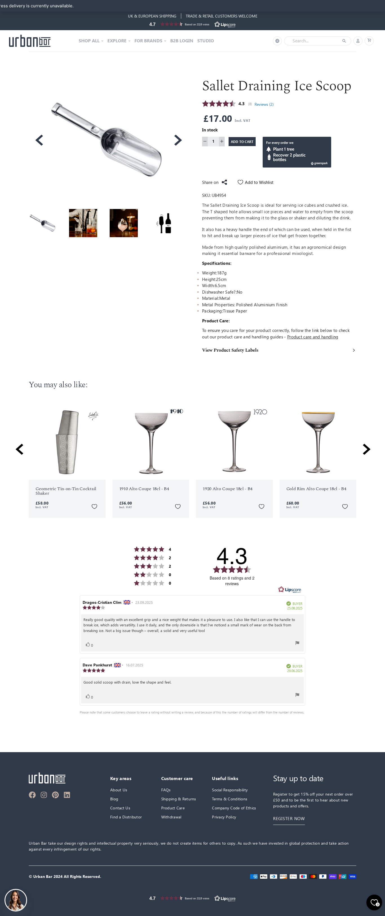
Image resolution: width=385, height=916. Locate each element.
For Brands (148, 41)
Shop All (89, 41)
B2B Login (181, 41)
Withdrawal (171, 816)
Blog (114, 798)
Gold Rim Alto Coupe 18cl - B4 (316, 488)
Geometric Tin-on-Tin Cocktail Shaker (66, 491)
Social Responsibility (230, 789)
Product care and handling (312, 336)
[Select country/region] (277, 40)
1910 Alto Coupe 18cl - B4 (144, 488)
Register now (289, 818)
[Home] (29, 41)
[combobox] (313, 41)
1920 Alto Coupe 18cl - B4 (228, 488)
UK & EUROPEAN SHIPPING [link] (152, 16)
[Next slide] (177, 140)
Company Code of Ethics (234, 807)
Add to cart (242, 141)
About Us (118, 789)
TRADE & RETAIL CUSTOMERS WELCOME (221, 16)
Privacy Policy (224, 816)
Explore (117, 41)
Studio (205, 41)
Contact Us (120, 807)
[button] (192, 24)
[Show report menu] (297, 643)
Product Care (173, 807)
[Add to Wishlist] (94, 506)
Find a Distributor (126, 816)
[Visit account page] (357, 40)
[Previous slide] (38, 140)
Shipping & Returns (178, 798)
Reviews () (264, 104)
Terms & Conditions (229, 798)
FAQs (166, 789)
